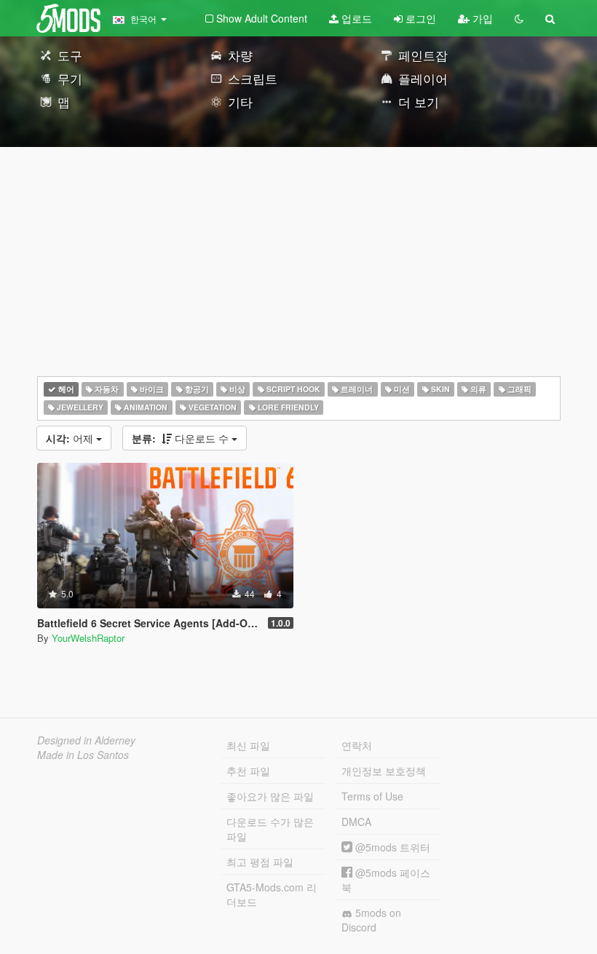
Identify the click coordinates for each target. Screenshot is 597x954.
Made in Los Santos (83, 754)
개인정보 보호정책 (383, 770)
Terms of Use (372, 796)
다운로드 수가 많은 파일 (270, 828)
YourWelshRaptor (88, 638)
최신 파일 (248, 745)
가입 (481, 18)
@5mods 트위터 (391, 847)
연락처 (356, 745)
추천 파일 (248, 770)
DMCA (356, 821)
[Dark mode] (519, 18)
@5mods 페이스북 (385, 879)
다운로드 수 (182, 438)
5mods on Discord (371, 919)
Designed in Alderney (86, 740)
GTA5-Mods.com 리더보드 (271, 894)
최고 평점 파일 (259, 861)
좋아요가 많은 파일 (270, 796)
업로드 (355, 18)
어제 (71, 438)
